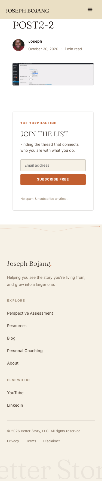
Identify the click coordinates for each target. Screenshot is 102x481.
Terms (31, 441)
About (12, 363)
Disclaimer (51, 441)
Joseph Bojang (27, 10)
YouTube (15, 392)
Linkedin (15, 405)
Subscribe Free (53, 179)
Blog (11, 338)
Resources (17, 325)
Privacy (13, 441)
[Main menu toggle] (90, 9)
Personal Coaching (25, 350)
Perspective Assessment (30, 313)
